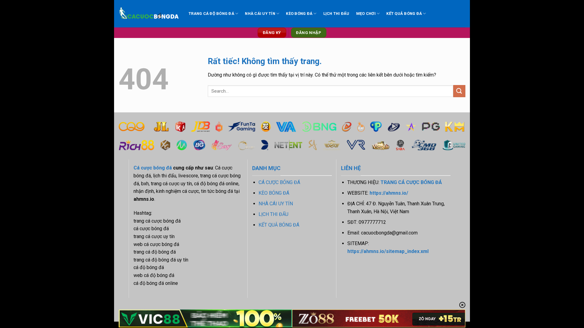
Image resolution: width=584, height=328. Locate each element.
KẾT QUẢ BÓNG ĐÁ (404, 13)
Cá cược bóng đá (153, 168)
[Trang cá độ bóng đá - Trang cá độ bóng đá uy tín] (149, 13)
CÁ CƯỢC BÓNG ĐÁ (279, 182)
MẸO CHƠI (366, 13)
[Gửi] (459, 91)
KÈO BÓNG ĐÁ (299, 13)
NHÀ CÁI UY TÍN (260, 13)
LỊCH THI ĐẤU (336, 13)
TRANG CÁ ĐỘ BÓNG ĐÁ (211, 13)
